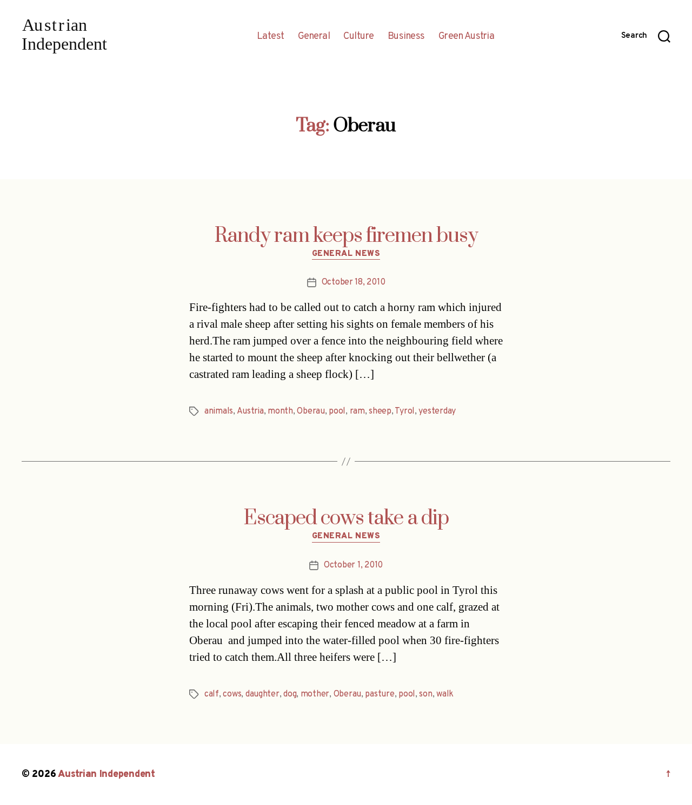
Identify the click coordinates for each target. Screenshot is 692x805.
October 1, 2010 (353, 565)
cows (232, 694)
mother (315, 694)
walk (445, 694)
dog (289, 694)
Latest (270, 37)
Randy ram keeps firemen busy (346, 236)
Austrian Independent (106, 774)
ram (357, 411)
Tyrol (405, 411)
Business (406, 37)
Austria (250, 411)
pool (337, 411)
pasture (379, 694)
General (314, 37)
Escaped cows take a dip (346, 518)
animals (218, 411)
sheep (380, 411)
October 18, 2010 (353, 282)
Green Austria (466, 37)
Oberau (310, 411)
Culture (358, 37)
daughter (262, 694)
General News (346, 254)
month (280, 411)
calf (211, 694)
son (425, 694)
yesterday (437, 411)
